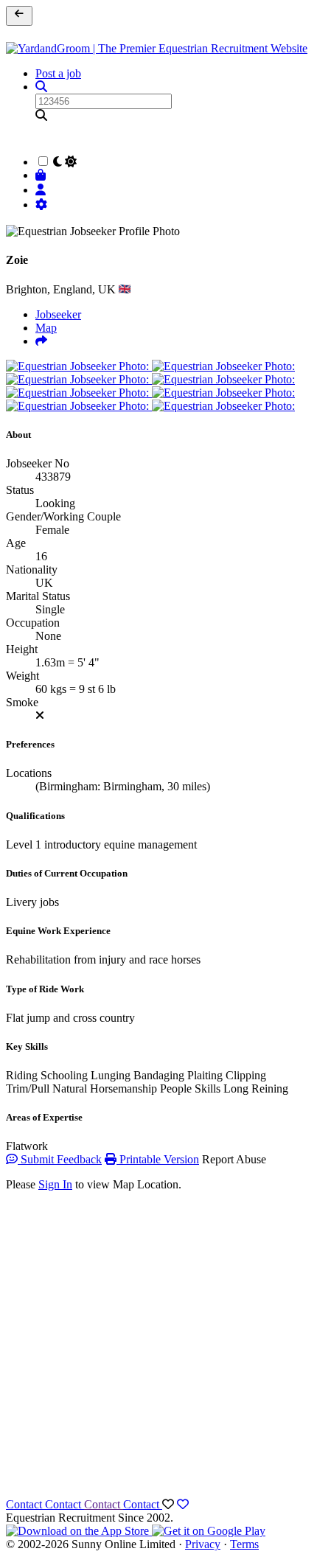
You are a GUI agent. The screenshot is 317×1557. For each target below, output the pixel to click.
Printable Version (157, 1159)
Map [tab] (46, 327)
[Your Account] (42, 190)
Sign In (55, 1184)
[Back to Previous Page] (19, 16)
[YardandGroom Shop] (42, 175)
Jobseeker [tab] (58, 314)
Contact (25, 1504)
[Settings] (42, 204)
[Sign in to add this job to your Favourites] (183, 1504)
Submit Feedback (60, 1159)
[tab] (41, 341)
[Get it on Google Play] (208, 1531)
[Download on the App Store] (79, 1531)
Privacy (202, 1544)
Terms (244, 1544)
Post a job (58, 73)
